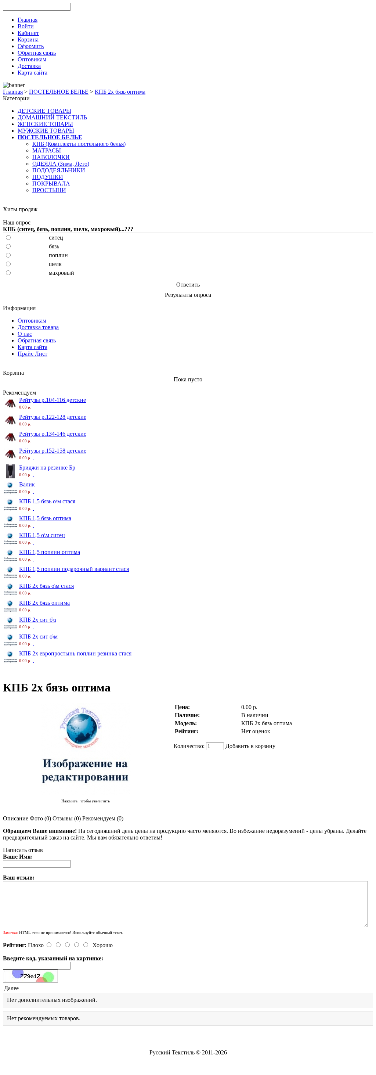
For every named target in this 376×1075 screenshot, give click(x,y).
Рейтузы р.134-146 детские (52, 434)
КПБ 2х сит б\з (37, 619)
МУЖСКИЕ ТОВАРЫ (46, 130)
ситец (56, 237)
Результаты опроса (188, 295)
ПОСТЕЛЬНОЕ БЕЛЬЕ (58, 92)
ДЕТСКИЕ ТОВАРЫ (44, 111)
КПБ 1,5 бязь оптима (45, 518)
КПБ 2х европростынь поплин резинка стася (75, 653)
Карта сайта (32, 347)
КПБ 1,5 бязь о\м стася (47, 501)
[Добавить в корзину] (33, 406)
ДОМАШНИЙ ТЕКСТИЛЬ (52, 117)
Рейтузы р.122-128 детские (52, 417)
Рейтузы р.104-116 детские (52, 400)
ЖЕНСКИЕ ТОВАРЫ (45, 124)
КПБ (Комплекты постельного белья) (79, 144)
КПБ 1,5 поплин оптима (49, 552)
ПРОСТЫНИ (49, 190)
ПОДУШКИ (47, 177)
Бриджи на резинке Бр (47, 467)
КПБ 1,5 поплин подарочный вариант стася (74, 569)
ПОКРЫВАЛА (51, 183)
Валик (27, 484)
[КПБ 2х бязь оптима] (85, 794)
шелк (55, 264)
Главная (13, 92)
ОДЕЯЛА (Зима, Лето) (60, 164)
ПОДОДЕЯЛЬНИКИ (58, 170)
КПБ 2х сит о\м (38, 636)
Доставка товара (38, 327)
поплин (58, 255)
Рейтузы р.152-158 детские (52, 450)
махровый (61, 273)
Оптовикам (32, 320)
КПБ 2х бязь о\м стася (46, 586)
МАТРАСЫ (46, 150)
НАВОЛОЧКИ (51, 157)
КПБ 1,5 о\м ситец (42, 535)
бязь (54, 246)
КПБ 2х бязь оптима (120, 92)
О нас (25, 334)
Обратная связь (37, 340)
